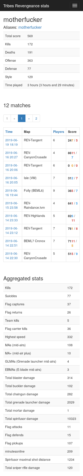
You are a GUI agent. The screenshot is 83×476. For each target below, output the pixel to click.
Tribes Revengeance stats (26, 5)
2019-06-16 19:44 (11, 192)
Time (9, 131)
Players (58, 131)
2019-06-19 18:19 (11, 142)
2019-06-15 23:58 (11, 205)
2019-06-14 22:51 (11, 243)
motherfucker (30, 27)
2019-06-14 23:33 (11, 217)
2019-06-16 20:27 (11, 154)
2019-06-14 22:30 (11, 255)
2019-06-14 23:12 (11, 230)
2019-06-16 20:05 (11, 180)
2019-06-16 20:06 (11, 167)
